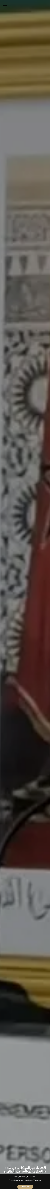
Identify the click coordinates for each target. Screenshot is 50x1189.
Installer (25, 1187)
